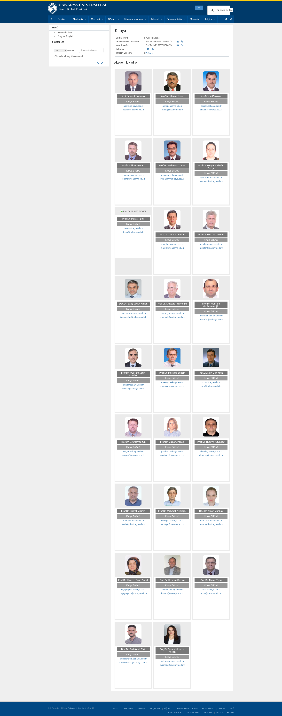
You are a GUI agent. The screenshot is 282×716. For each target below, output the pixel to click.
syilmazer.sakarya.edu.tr (172, 661)
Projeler (230, 712)
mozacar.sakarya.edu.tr (172, 175)
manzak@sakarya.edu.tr (211, 524)
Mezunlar (195, 19)
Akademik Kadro (65, 32)
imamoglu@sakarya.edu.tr (172, 317)
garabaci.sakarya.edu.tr (172, 451)
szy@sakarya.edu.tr (211, 386)
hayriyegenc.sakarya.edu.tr (133, 589)
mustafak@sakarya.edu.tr (211, 319)
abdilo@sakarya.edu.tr (133, 109)
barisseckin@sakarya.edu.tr (133, 317)
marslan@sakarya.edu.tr (172, 248)
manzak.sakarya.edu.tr (211, 520)
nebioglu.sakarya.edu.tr (172, 520)
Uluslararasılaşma (133, 19)
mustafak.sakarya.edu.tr (211, 315)
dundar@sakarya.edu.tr (133, 388)
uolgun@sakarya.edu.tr (133, 455)
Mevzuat (95, 19)
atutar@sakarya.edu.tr (172, 109)
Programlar (155, 708)
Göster (70, 50)
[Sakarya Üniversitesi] (52, 9)
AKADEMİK (129, 708)
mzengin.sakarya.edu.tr (172, 382)
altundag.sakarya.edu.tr (211, 451)
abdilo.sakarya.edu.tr (133, 106)
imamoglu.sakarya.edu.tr (172, 313)
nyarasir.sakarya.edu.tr (211, 177)
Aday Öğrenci (208, 708)
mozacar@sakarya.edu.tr (172, 179)
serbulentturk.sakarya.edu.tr (133, 659)
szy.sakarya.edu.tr (211, 382)
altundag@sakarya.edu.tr (211, 455)
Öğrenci (112, 19)
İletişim (208, 19)
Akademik (78, 19)
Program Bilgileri (65, 36)
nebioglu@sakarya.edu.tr (172, 524)
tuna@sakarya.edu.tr (211, 593)
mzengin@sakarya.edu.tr (172, 386)
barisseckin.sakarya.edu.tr (133, 313)
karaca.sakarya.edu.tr (172, 589)
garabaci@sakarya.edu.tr (172, 455)
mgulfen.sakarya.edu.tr (211, 244)
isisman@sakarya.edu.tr (133, 179)
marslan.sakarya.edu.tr (172, 244)
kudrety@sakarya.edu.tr (133, 524)
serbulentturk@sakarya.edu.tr (133, 662)
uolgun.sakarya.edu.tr (133, 451)
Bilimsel (155, 19)
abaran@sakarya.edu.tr (211, 109)
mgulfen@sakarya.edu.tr (211, 248)
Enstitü (61, 19)
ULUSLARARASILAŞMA (187, 708)
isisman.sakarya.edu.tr (133, 175)
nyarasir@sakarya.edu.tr (211, 181)
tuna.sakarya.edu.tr (211, 589)
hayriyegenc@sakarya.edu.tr (133, 593)
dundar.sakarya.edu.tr (133, 385)
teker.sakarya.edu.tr (133, 228)
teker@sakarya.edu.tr (133, 232)
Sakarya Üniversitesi (77, 708)
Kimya (150, 53)
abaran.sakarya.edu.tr (211, 106)
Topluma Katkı (174, 19)
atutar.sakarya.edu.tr (172, 106)
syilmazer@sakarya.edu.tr (172, 665)
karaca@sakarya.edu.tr (172, 593)
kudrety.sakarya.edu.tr (133, 520)
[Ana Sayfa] (51, 19)
